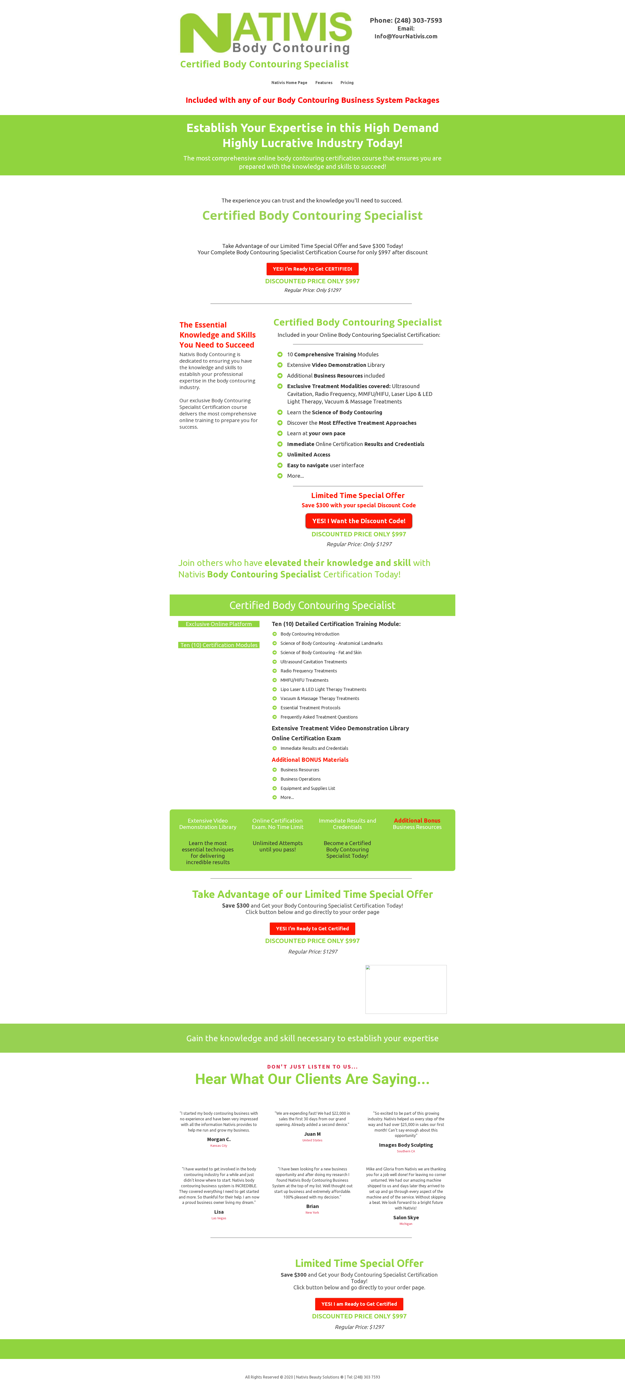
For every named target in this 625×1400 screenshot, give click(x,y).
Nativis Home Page (289, 82)
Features (324, 82)
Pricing (347, 82)
